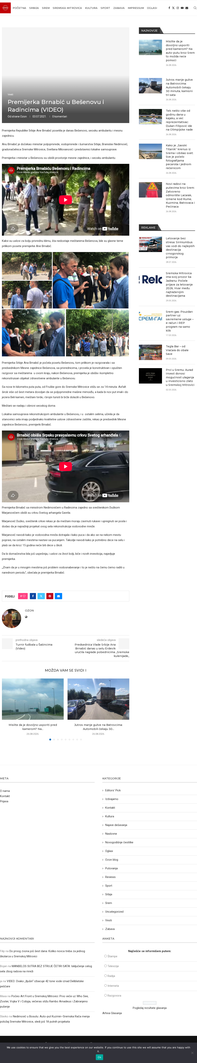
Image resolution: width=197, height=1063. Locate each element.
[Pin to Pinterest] (49, 596)
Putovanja (111, 868)
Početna (19, 7)
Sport (105, 7)
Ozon (23, 116)
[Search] (195, 8)
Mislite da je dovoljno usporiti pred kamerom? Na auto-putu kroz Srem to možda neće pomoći (180, 51)
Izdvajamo (111, 799)
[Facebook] (169, 8)
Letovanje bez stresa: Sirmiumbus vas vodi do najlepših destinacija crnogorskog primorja (180, 248)
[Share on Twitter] (41, 596)
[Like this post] (24, 596)
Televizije (113, 966)
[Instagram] (178, 8)
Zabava (119, 7)
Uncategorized (114, 911)
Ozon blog (111, 859)
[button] (7, 709)
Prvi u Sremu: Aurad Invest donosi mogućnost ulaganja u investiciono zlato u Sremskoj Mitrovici (180, 377)
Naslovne (111, 833)
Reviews (110, 877)
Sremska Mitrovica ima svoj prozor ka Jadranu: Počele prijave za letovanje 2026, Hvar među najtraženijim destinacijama (179, 284)
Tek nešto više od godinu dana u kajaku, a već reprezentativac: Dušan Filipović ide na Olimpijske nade (179, 120)
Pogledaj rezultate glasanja (150, 1008)
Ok (99, 1057)
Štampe (112, 956)
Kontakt (5, 796)
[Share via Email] (58, 596)
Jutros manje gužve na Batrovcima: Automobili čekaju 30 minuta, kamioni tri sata (179, 87)
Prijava (4, 801)
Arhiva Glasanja (112, 1013)
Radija (111, 976)
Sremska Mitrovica (67, 7)
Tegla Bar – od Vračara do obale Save (177, 350)
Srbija (34, 7)
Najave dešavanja (116, 825)
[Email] (186, 8)
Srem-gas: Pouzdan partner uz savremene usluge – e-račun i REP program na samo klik (180, 321)
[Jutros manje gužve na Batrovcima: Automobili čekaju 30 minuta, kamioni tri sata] (98, 699)
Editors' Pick (113, 790)
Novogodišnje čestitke (119, 842)
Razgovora (114, 995)
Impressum (136, 7)
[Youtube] (182, 8)
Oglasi (152, 7)
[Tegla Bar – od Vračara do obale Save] (150, 352)
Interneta (113, 986)
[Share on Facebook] (33, 596)
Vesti (108, 920)
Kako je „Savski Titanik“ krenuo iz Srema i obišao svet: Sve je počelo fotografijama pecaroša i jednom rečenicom (179, 157)
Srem (46, 7)
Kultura (91, 7)
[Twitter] (173, 8)
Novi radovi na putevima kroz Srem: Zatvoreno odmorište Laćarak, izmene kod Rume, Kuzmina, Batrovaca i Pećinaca (180, 195)
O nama (5, 791)
